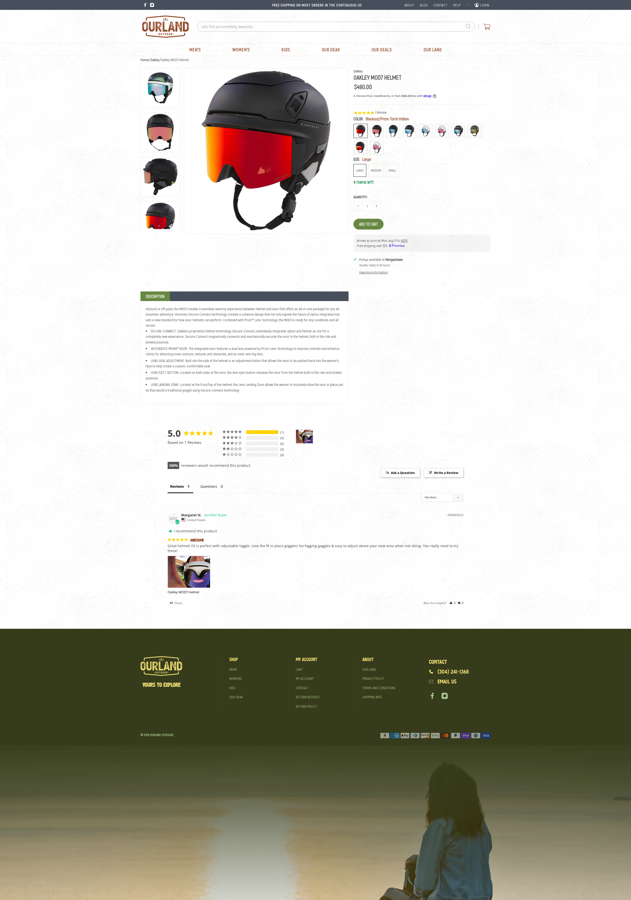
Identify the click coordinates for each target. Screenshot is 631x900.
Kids (285, 49)
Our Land (433, 49)
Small (392, 170)
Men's (195, 49)
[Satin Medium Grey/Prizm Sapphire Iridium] (458, 131)
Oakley (154, 60)
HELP (457, 5)
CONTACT (440, 5)
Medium (376, 170)
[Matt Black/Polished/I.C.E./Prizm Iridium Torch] (360, 147)
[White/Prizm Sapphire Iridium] (426, 131)
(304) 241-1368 (453, 672)
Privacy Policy (373, 678)
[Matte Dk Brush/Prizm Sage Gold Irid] (474, 131)
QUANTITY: (360, 197)
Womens (235, 678)
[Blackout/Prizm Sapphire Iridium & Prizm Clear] (409, 131)
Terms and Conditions (379, 687)
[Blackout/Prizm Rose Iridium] (377, 131)
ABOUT (409, 5)
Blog (424, 5)
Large (360, 170)
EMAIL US (447, 682)
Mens (233, 669)
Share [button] (178, 603)
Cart (299, 669)
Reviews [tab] (177, 486)
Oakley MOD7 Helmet (183, 592)
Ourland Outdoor (161, 735)
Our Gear (331, 49)
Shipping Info (372, 697)
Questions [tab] (208, 486)
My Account (305, 678)
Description (155, 296)
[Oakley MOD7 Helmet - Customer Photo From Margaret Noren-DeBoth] (304, 436)
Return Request (308, 697)
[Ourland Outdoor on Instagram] (152, 5)
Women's (241, 49)
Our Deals (382, 49)
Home (144, 60)
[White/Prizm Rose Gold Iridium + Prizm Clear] (377, 147)
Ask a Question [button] (403, 472)
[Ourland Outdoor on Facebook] (145, 5)
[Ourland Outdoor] (165, 27)
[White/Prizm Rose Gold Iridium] (442, 131)
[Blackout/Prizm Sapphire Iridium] (393, 131)
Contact (302, 687)
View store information (373, 272)
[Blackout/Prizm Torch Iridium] (360, 131)
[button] (452, 603)
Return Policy (306, 706)
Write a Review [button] (446, 472)
